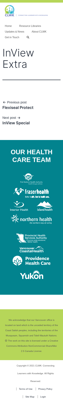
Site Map (29, 396)
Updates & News (14, 31)
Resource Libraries (30, 26)
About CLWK (39, 31)
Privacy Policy (45, 389)
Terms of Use (25, 389)
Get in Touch (12, 37)
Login (43, 396)
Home (8, 26)
